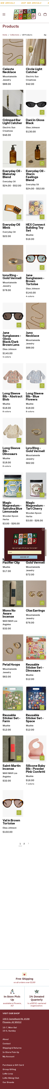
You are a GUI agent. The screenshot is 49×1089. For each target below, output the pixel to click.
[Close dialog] (43, 529)
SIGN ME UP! (24, 557)
